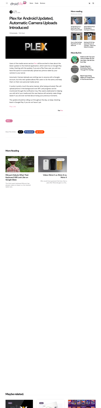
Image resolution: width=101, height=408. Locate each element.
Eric (16, 11)
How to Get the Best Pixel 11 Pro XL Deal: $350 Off (76, 44)
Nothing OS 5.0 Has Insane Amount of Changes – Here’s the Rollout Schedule (89, 45)
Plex (61, 110)
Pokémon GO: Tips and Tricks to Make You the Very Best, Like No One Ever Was (87, 59)
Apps (72, 403)
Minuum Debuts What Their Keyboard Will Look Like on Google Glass (17, 177)
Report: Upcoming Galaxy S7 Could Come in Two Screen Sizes (87, 77)
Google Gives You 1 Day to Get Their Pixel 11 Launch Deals (76, 28)
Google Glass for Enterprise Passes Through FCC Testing (86, 68)
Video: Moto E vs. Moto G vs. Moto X (55, 176)
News (10, 403)
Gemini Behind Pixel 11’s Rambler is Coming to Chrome (89, 28)
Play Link (12, 107)
